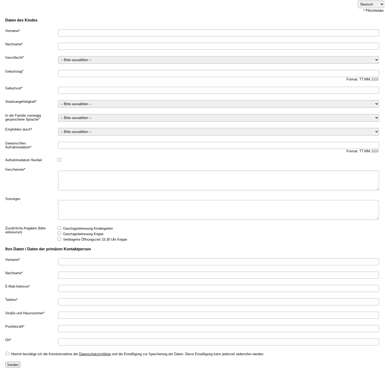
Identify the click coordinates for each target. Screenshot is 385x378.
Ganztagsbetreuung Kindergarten (88, 228)
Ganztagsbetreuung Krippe (83, 234)
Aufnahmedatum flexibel (23, 160)
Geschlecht (14, 58)
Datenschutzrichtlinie (95, 354)
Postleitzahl (14, 326)
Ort (7, 340)
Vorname (12, 31)
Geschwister (14, 169)
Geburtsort (13, 88)
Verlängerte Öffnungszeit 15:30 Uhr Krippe (95, 239)
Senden (13, 365)
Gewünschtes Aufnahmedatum (17, 145)
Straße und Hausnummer (24, 313)
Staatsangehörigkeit (20, 102)
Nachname (13, 44)
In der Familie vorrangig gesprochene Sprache (23, 117)
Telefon (10, 300)
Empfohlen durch (18, 129)
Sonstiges (12, 199)
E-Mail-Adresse (17, 286)
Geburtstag (13, 71)
